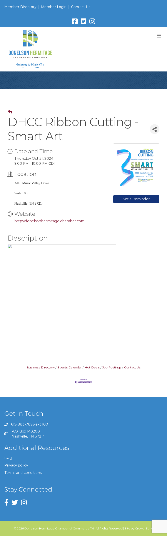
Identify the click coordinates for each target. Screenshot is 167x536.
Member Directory (20, 7)
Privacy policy (16, 465)
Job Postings (111, 367)
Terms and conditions (23, 473)
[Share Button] (154, 129)
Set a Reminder (136, 199)
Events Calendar (69, 367)
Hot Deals (92, 367)
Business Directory (41, 367)
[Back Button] (10, 112)
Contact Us (80, 7)
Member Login (54, 7)
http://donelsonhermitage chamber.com (49, 221)
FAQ (8, 458)
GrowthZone (144, 528)
